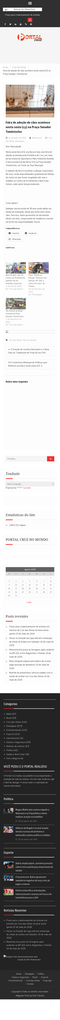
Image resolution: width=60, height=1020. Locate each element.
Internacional (12, 738)
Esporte (10, 734)
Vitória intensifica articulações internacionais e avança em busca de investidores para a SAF (33, 894)
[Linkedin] (15, 24)
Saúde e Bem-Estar (15, 754)
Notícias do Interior (15, 746)
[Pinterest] (31, 24)
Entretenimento (13, 730)
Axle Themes (38, 995)
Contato (30, 984)
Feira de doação (29, 340)
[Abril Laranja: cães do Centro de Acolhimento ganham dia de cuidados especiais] (16, 268)
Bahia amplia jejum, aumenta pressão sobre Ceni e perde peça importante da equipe (34, 867)
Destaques (20, 141)
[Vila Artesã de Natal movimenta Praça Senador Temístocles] (16, 303)
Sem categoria (13, 758)
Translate (26, 487)
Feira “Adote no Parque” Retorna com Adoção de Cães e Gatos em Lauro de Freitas (38, 280)
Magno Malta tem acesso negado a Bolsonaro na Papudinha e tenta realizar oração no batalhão (32, 813)
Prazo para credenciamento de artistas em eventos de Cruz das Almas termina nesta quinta (29, 630)
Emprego (47, 980)
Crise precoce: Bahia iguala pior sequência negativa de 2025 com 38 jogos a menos (32, 880)
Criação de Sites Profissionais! (29, 960)
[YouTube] (20, 24)
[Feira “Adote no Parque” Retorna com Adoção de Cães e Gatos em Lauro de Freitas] (39, 268)
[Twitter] (10, 24)
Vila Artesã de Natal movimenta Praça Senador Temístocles (15, 314)
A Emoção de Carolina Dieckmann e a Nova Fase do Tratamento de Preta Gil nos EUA (28, 351)
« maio (29, 602)
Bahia (9, 714)
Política (9, 750)
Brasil (9, 718)
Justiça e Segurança (15, 742)
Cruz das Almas (15, 340)
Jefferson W (37, 138)
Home (18, 974)
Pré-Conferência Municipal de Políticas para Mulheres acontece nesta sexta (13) (27, 364)
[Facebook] (5, 24)
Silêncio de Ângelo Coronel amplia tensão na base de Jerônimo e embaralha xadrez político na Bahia (32, 832)
